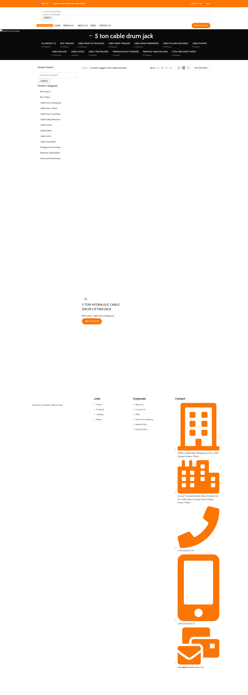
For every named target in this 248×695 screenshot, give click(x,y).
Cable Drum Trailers (48, 108)
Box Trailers (45, 97)
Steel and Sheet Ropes (50, 158)
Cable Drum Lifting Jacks (50, 102)
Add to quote (92, 321)
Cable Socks (45, 136)
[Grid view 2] (179, 68)
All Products (45, 91)
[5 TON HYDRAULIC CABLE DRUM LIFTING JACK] (93, 76)
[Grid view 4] (188, 68)
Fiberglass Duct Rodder (50, 147)
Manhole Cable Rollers (50, 152)
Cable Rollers (46, 130)
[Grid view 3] (183, 68)
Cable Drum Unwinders (50, 114)
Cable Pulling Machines (50, 119)
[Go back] (91, 36)
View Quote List (201, 25)
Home (85, 68)
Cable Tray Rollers (48, 141)
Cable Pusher (46, 125)
